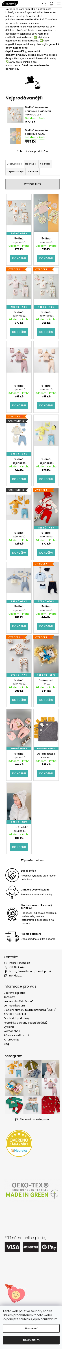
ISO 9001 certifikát (15, 1014)
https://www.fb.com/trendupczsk (30, 971)
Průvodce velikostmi (16, 1035)
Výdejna (9, 1027)
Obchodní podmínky (17, 1018)
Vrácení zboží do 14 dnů (18, 1001)
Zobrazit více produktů (31, 151)
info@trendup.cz (19, 963)
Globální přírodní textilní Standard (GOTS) (30, 1010)
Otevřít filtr (32, 184)
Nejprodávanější (15, 171)
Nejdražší (45, 163)
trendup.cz (16, 975)
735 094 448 (17, 967)
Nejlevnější (30, 163)
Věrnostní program (15, 1005)
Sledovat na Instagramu (35, 1119)
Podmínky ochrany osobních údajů (25, 1022)
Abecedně (33, 171)
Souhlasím (31, 1340)
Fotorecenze (12, 1039)
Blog (6, 1044)
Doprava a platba (14, 993)
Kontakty (9, 997)
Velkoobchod (12, 1031)
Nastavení (31, 1328)
